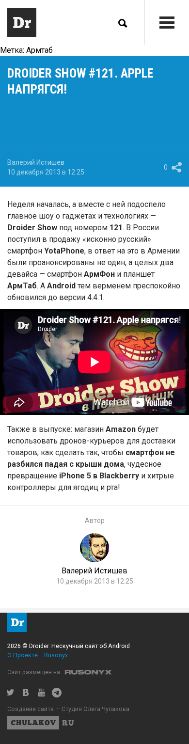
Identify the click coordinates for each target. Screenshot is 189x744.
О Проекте (22, 655)
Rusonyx (56, 655)
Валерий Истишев (35, 162)
